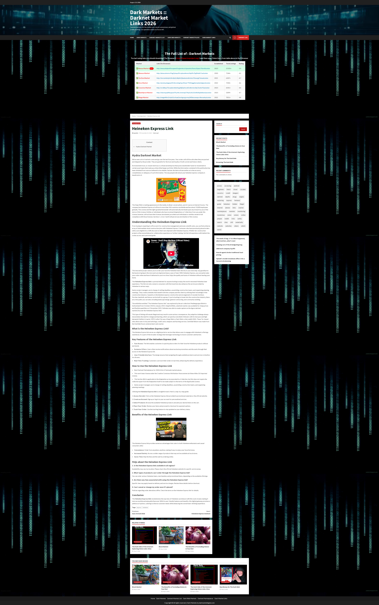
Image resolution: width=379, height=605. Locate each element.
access (219, 186)
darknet (220, 197)
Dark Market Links (208, 37)
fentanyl (237, 200)
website (220, 226)
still (231, 222)
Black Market (171, 535)
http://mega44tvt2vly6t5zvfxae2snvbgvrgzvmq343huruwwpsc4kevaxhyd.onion (184, 97)
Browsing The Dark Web (224, 162)
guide (219, 204)
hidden (235, 204)
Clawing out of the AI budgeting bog (229, 245)
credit (228, 193)
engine (241, 197)
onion (229, 215)
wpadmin (135, 133)
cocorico (220, 193)
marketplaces (222, 211)
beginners (220, 189)
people (219, 219)
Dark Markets (141, 37)
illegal (242, 204)
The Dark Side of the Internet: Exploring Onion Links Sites (144, 535)
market (241, 208)
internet (220, 208)
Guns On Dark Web (138, 512)
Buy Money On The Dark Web (226, 158)
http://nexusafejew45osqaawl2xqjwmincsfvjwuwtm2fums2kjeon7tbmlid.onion (183, 68)
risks (233, 219)
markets (232, 211)
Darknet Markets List (157, 37)
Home (132, 37)
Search (219, 124)
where (236, 226)
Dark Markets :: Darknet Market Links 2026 (149, 18)
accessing (228, 186)
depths (227, 197)
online (243, 215)
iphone (227, 208)
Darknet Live (243, 37)
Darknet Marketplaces (191, 37)
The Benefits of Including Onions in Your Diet (198, 535)
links (234, 208)
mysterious (221, 215)
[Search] (230, 37)
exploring (220, 200)
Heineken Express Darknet (201, 512)
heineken (145, 507)
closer (235, 189)
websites (228, 226)
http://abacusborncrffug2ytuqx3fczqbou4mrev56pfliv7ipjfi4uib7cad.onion (182, 73)
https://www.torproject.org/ (187, 58)
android (236, 186)
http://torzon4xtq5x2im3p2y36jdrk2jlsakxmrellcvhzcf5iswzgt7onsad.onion (182, 78)
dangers (235, 193)
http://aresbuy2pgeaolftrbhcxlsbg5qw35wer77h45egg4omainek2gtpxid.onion (183, 83)
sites (226, 222)
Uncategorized (136, 123)
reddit (227, 219)
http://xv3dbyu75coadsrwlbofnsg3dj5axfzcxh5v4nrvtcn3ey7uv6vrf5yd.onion (183, 88)
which (243, 226)
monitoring (241, 211)
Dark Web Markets (174, 37)
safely (240, 219)
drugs (235, 197)
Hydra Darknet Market (144, 146)
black (229, 189)
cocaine (242, 189)
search (219, 222)
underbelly (239, 222)
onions (236, 215)
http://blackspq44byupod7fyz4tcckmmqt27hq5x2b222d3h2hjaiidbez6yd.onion (184, 92)
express (139, 507)
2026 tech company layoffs (225, 249)
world (219, 229)
